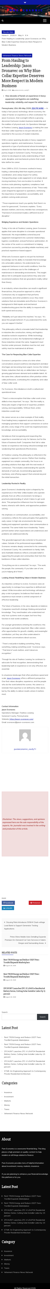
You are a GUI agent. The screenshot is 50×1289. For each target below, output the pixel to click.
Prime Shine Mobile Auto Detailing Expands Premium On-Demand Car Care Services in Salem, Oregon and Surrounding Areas (25, 940)
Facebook (9, 903)
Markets (7, 1101)
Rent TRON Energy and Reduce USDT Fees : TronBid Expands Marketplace (21, 961)
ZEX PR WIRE (38, 108)
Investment (9, 1096)
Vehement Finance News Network (17, 55)
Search (5, 1012)
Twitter (22, 903)
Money (7, 1105)
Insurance (8, 1092)
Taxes (6, 1109)
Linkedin (8, 908)
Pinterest (36, 903)
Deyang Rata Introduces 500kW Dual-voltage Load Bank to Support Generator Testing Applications (24, 925)
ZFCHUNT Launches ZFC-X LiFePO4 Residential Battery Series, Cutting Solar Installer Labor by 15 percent (24, 991)
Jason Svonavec (25, 127)
